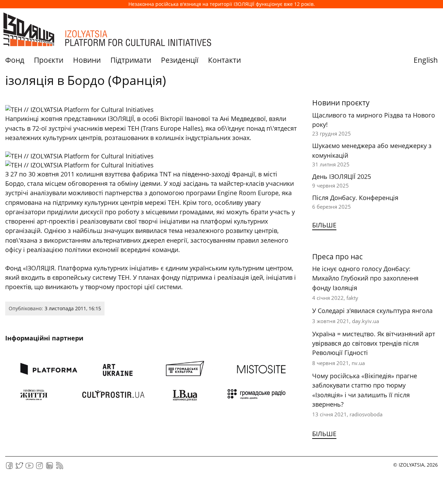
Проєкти (48, 60)
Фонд (14, 60)
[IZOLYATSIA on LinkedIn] (49, 468)
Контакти (224, 60)
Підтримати (130, 60)
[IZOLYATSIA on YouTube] (29, 468)
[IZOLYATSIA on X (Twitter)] (19, 468)
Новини (87, 60)
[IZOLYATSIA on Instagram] (39, 468)
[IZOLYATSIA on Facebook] (9, 468)
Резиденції (179, 60)
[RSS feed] (59, 468)
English (426, 60)
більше (324, 225)
